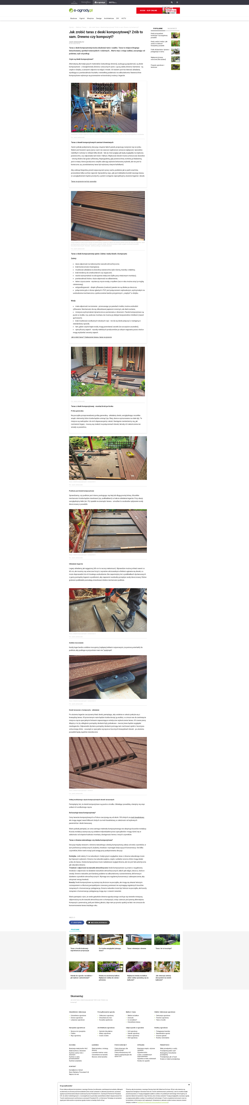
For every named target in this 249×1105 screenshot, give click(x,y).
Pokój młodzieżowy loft (123, 1052)
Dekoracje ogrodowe (163, 1015)
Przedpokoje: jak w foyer (168, 1057)
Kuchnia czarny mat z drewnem (76, 1054)
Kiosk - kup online (148, 10)
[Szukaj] (171, 2)
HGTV (123, 18)
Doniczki (131, 1018)
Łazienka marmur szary (100, 1052)
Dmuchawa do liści (105, 1018)
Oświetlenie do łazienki (100, 1055)
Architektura (109, 18)
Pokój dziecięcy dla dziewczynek (121, 1049)
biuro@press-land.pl (76, 1070)
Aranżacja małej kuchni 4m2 (78, 1048)
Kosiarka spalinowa (105, 1020)
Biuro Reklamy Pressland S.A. (79, 1072)
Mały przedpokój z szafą (168, 1048)
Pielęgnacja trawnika (163, 1031)
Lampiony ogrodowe (78, 1020)
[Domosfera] (86, 2)
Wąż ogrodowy (76, 1036)
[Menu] (177, 2)
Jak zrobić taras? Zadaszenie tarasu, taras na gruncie (91, 337)
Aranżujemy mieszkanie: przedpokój (168, 1054)
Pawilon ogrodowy (162, 1018)
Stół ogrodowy (133, 1038)
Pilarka (73, 1033)
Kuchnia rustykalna (75, 1061)
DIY (117, 18)
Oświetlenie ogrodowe (78, 1015)
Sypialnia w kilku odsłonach (146, 1059)
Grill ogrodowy (132, 1031)
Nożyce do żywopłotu (78, 1031)
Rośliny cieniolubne (162, 1038)
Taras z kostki (161, 1020)
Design (99, 18)
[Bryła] (113, 2)
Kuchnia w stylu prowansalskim (74, 1058)
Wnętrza (90, 18)
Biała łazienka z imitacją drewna (100, 1049)
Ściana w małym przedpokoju (170, 1059)
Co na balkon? (132, 1020)
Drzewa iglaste (161, 1036)
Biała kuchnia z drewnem (77, 1051)
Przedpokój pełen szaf (168, 1051)
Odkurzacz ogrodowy (106, 1015)
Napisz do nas (74, 1074)
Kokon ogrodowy (133, 1036)
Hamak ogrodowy (133, 1033)
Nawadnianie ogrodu (163, 1033)
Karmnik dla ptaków (105, 1031)
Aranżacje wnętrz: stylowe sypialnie (146, 1049)
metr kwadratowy (137, 817)
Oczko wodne (104, 1036)
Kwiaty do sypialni (143, 1061)
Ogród (82, 18)
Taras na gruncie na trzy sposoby (83, 181)
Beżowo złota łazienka (99, 1057)
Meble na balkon (133, 1015)
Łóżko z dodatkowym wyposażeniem (144, 1055)
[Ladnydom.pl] (74, 2)
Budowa (73, 18)
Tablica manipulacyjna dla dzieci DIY (123, 1055)
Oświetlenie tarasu (134, 1022)
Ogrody (71, 27)
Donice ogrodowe (77, 1018)
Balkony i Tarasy (81, 27)
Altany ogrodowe (105, 1033)
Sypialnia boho (142, 1052)
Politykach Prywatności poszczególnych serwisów (152, 1102)
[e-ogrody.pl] (100, 2)
